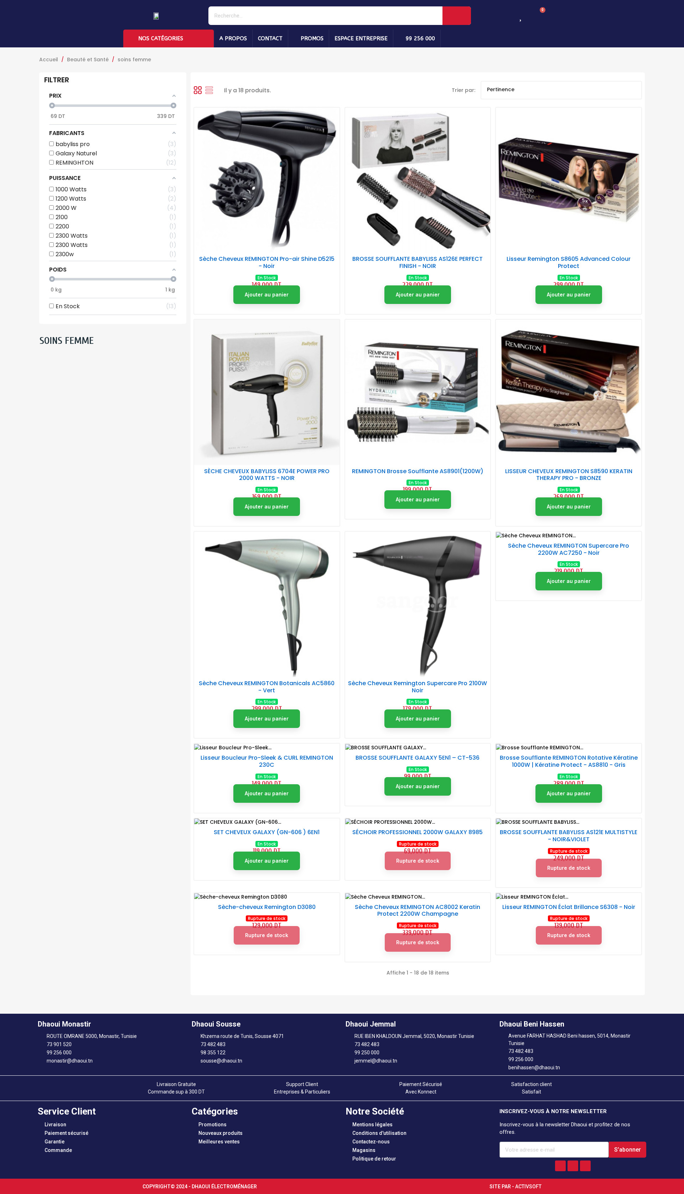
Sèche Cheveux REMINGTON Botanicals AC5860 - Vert (267, 686)
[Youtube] (585, 1166)
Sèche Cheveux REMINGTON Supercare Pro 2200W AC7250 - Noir (568, 549)
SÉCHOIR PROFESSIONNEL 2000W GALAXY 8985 (417, 832)
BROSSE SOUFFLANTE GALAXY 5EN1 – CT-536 (418, 758)
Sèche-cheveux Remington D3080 (267, 907)
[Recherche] (456, 15)
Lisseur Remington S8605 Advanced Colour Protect (569, 262)
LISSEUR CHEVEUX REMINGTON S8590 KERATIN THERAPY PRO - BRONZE (568, 474)
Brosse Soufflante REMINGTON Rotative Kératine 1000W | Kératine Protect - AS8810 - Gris (569, 761)
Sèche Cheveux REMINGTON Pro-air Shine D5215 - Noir (267, 262)
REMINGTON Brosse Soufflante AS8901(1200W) (417, 471)
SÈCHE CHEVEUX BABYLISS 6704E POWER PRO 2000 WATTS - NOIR (267, 474)
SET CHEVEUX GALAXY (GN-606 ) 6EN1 (267, 832)
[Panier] (538, 15)
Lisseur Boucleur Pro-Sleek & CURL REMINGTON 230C (267, 761)
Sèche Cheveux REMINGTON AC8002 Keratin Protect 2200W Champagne (417, 910)
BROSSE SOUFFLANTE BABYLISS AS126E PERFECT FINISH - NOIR (417, 262)
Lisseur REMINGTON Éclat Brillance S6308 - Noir (568, 907)
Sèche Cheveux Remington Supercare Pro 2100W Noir (417, 686)
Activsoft (528, 1186)
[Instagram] (573, 1166)
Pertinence (560, 90)
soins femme (67, 340)
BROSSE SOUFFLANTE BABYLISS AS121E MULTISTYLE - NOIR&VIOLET (568, 835)
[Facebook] (560, 1166)
